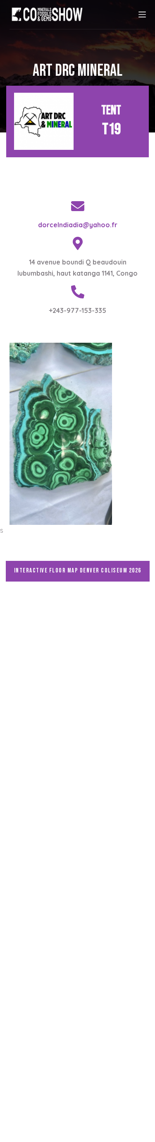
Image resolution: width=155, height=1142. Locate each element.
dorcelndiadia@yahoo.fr (77, 225)
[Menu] (142, 14)
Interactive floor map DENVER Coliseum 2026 (77, 571)
